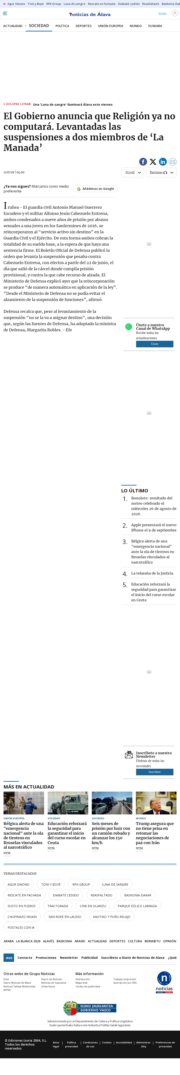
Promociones (46, 957)
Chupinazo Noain (22, 917)
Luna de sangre (115, 884)
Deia (6, 979)
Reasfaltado (101, 895)
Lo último (134, 490)
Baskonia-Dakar (137, 895)
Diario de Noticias (51, 979)
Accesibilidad (124, 1042)
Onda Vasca (48, 986)
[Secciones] (5, 13)
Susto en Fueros (22, 906)
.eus (8, 957)
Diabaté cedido (66, 895)
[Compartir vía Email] (173, 162)
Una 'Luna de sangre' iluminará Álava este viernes (73, 104)
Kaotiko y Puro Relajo (111, 917)
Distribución (83, 979)
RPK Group (81, 884)
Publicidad (89, 957)
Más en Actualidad (29, 786)
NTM (7, 853)
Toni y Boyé (51, 884)
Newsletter (69, 957)
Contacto (25, 957)
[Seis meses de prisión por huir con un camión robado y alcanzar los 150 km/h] (112, 803)
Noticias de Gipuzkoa (53, 982)
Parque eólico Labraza (137, 906)
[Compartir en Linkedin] (163, 162)
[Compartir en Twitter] (153, 162)
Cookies (107, 1042)
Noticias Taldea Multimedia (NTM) (19, 988)
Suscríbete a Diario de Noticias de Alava (132, 957)
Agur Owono (18, 884)
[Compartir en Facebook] (143, 162)
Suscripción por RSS (125, 982)
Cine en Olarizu (93, 906)
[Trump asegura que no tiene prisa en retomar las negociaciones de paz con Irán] (156, 803)
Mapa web (82, 982)
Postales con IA (21, 927)
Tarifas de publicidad (88, 986)
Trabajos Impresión (124, 979)
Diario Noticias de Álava (17, 982)
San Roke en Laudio (65, 917)
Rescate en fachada (24, 895)
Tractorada (57, 906)
